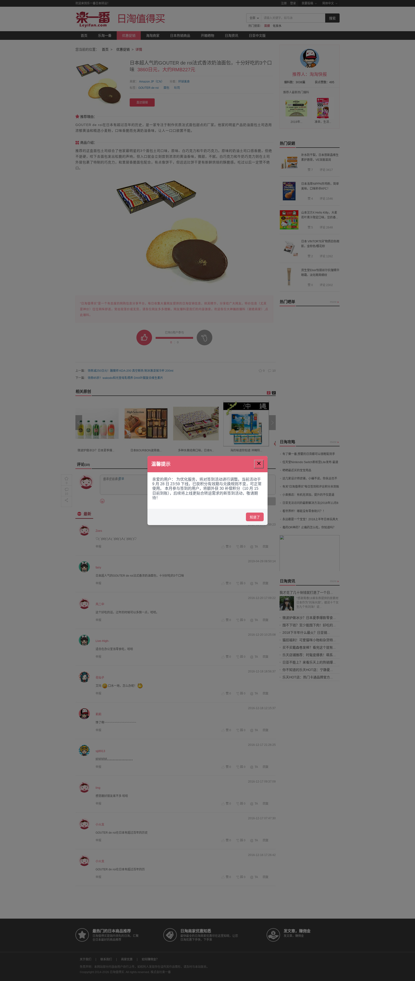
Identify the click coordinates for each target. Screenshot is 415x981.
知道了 (255, 517)
